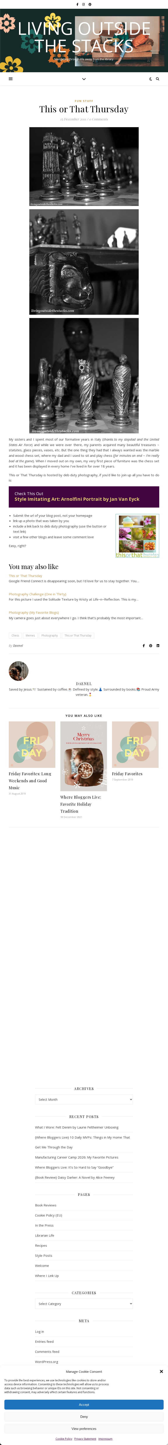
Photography (50, 635)
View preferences (84, 1429)
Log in (39, 1331)
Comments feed (47, 1351)
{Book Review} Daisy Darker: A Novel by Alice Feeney (75, 1177)
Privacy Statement (85, 1439)
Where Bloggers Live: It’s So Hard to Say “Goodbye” (74, 1167)
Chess (15, 635)
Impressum (105, 1439)
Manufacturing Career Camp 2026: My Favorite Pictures (76, 1157)
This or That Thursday (25, 575)
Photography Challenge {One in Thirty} (37, 594)
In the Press (44, 1225)
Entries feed (44, 1341)
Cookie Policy (64, 1439)
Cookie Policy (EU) (48, 1215)
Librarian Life (44, 1235)
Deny (84, 1417)
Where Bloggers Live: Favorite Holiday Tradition (80, 804)
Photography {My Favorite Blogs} (34, 612)
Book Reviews (45, 1205)
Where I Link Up (47, 1275)
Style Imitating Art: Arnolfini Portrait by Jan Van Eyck (77, 499)
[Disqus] (84, 894)
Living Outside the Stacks (84, 36)
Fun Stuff (84, 101)
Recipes (41, 1245)
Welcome (42, 1265)
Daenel (18, 645)
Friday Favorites (127, 773)
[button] (161, 1371)
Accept (84, 1404)
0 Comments (98, 119)
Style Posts (43, 1255)
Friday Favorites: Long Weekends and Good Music (30, 780)
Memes (30, 635)
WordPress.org (46, 1361)
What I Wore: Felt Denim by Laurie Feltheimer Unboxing (77, 1127)
